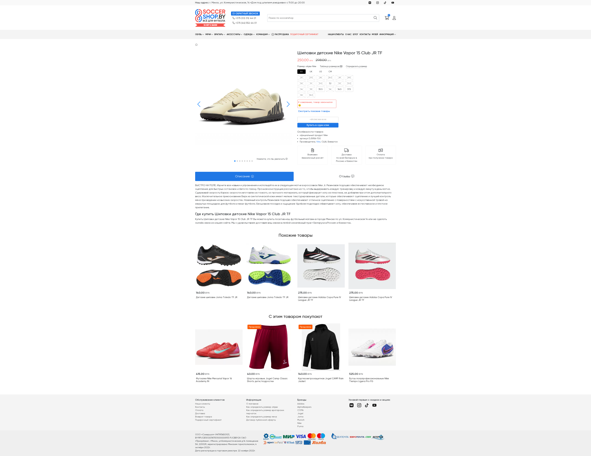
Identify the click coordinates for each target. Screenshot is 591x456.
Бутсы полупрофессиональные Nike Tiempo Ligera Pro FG (369, 380)
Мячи (208, 34)
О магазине (252, 403)
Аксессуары (233, 34)
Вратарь (218, 34)
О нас (348, 34)
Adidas (300, 403)
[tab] (301, 71)
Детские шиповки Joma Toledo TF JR (216, 297)
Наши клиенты (336, 34)
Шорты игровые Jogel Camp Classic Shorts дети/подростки (267, 380)
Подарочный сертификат (304, 34)
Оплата (199, 410)
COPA (300, 410)
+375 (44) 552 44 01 (246, 23)
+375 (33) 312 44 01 (245, 18)
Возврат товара (203, 416)
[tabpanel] (295, 204)
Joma (300, 416)
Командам (262, 34)
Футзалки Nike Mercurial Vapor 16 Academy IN (214, 380)
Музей (375, 34)
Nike (318, 141)
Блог (355, 34)
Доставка (200, 413)
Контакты (365, 34)
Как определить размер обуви (262, 407)
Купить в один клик (318, 125)
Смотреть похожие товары (314, 111)
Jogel (300, 413)
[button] (198, 104)
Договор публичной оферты (261, 420)
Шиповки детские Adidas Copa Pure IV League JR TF (319, 298)
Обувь (198, 34)
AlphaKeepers (304, 407)
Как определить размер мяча (261, 416)
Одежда (248, 34)
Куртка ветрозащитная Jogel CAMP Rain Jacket (321, 380)
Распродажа (282, 34)
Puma (300, 426)
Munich (300, 420)
